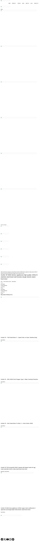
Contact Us (2, 532)
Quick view (5, 506)
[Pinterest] (13, 539)
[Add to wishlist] (10, 506)
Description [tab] (3, 284)
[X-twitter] (5, 539)
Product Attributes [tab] (4, 285)
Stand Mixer (14, 281)
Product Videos (3, 530)
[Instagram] (10, 539)
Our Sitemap (3, 535)
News (2, 527)
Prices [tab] (2, 288)
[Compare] (7, 506)
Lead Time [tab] (3, 286)
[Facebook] (2, 539)
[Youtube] (7, 539)
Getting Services (3, 534)
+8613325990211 (4, 525)
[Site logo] (5, 1)
